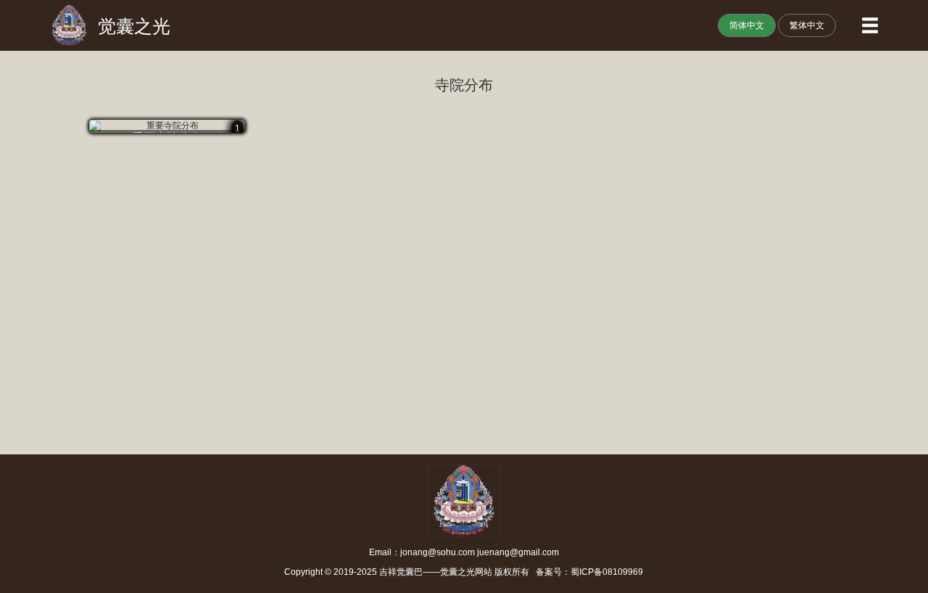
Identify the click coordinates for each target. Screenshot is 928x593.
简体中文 (746, 25)
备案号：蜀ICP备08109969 (587, 572)
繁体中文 (807, 25)
